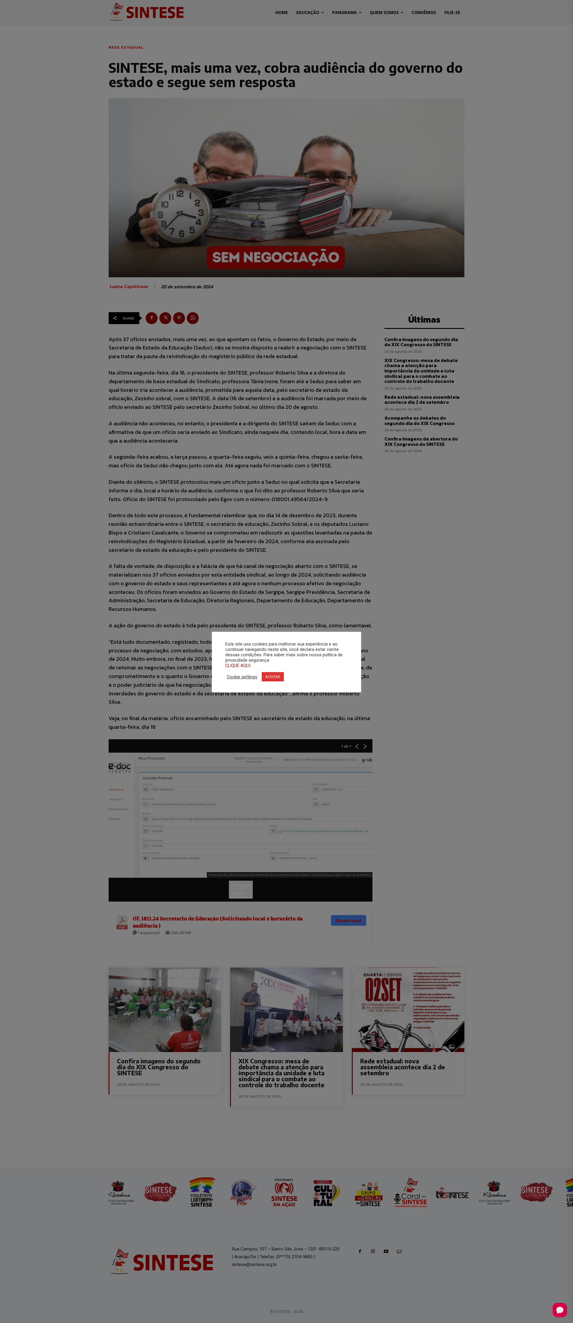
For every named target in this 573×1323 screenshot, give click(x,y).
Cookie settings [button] (242, 677)
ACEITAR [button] (272, 676)
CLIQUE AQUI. (238, 665)
